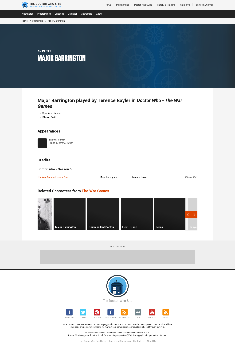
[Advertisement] (117, 257)
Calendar (72, 13)
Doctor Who (143, 5)
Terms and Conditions (120, 341)
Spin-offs (185, 5)
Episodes (59, 13)
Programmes (44, 13)
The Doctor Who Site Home (92, 341)
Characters (86, 13)
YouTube (152, 317)
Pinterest (97, 317)
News (108, 5)
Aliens (99, 13)
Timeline (166, 5)
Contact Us (138, 341)
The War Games (46, 177)
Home (25, 21)
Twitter (83, 317)
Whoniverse (27, 13)
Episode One (61, 177)
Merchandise (122, 5)
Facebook (69, 317)
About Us (151, 341)
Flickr (138, 317)
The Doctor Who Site (117, 301)
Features (204, 5)
